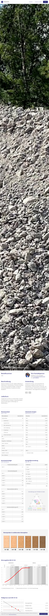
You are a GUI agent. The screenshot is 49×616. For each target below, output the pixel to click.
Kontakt (45, 1)
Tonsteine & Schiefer (38, 1)
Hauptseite (30, 1)
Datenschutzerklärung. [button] (12, 614)
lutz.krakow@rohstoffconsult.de (39, 376)
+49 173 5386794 (36, 377)
